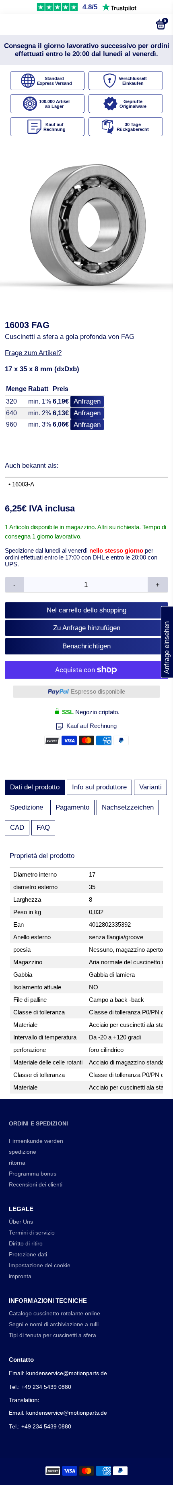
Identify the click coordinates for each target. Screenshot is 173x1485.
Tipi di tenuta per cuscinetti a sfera (52, 1335)
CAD (17, 827)
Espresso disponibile (98, 691)
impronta (20, 1276)
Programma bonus (32, 1174)
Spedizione (26, 807)
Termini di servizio (32, 1233)
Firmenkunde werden (36, 1141)
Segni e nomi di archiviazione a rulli (54, 1324)
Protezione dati (28, 1255)
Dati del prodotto (35, 787)
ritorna (17, 1163)
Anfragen (87, 401)
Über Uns (21, 1222)
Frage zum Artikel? (33, 353)
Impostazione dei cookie (39, 1265)
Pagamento (72, 807)
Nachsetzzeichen (128, 807)
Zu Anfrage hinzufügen (86, 628)
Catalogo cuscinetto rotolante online (54, 1313)
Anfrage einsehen (167, 642)
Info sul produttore (99, 787)
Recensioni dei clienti (35, 1185)
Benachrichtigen (86, 646)
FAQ (43, 827)
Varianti (150, 787)
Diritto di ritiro (26, 1244)
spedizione (22, 1152)
